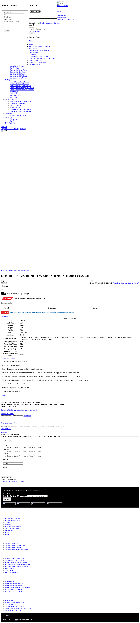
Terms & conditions (12, 528)
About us (8, 522)
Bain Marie (9, 600)
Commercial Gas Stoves (13, 585)
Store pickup (61, 15)
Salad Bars (9, 570)
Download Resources (12, 520)
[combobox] (39, 29)
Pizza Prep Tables (11, 572)
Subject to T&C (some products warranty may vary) (19, 410)
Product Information (8, 358)
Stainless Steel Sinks (12, 543)
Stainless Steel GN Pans (13, 610)
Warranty (4, 395)
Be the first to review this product (12, 481)
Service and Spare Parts (9, 423)
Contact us (9, 524)
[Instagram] (12, 615)
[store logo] (49, 23)
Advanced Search (35, 31)
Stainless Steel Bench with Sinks (16, 549)
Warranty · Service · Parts (66, 19)
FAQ (59, 11)
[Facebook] (15, 615)
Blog (7, 532)
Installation (27, 416)
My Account (9, 530)
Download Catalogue (12, 519)
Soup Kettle (9, 604)
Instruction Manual (7, 414)
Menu (31, 41)
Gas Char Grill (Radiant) (13, 589)
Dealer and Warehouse (13, 526)
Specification (5, 316)
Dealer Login (61, 17)
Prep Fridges (9, 568)
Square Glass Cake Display (14, 560)
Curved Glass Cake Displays (15, 602)
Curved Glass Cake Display (14, 558)
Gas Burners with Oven (13, 591)
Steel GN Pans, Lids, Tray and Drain (18, 608)
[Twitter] (18, 615)
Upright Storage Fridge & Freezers (17, 566)
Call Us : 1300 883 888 (14, 509)
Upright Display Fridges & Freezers (17, 564)
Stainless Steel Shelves (13, 547)
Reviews (4, 432)
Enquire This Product (8, 479)
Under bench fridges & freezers (16, 562)
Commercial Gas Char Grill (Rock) (17, 587)
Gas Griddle (9, 581)
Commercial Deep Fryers (14, 583)
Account (4, 127)
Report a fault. (6, 429)
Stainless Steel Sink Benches (15, 545)
